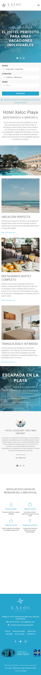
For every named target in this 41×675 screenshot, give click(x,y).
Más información (8, 232)
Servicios (31, 631)
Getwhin (24, 671)
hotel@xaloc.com (28, 622)
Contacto (31, 634)
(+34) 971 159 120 (13, 622)
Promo (5, 82)
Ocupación (6, 74)
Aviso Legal (8, 668)
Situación (19, 634)
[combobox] (20, 69)
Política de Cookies (30, 668)
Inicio (8, 631)
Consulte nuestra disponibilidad (20, 400)
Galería (9, 634)
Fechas (5, 66)
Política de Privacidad (18, 668)
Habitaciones (19, 631)
